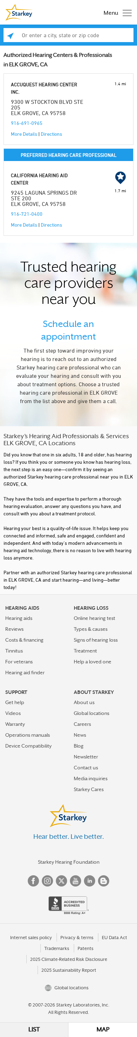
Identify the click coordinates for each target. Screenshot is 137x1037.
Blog (79, 746)
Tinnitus (14, 651)
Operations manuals (27, 735)
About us (84, 702)
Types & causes (90, 629)
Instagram (47, 881)
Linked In (89, 881)
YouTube (75, 881)
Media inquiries (90, 778)
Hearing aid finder (25, 672)
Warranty (15, 724)
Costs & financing (24, 640)
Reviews (14, 629)
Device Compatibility (28, 746)
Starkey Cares (89, 789)
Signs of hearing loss (96, 640)
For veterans (19, 661)
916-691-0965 (27, 123)
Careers (82, 724)
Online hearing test (94, 618)
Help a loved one (92, 661)
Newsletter (86, 757)
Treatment (85, 651)
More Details (24, 134)
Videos (13, 713)
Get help (14, 702)
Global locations (91, 713)
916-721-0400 (27, 214)
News (80, 735)
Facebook (33, 881)
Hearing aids (18, 618)
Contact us (86, 767)
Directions (51, 134)
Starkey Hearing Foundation (68, 862)
